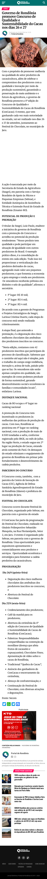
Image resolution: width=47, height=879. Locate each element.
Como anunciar (40, 864)
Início (4, 864)
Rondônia (6, 747)
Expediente (21, 867)
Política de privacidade (25, 864)
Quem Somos (12, 864)
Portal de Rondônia (17, 34)
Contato (29, 867)
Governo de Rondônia (31, 745)
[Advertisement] (23, 158)
